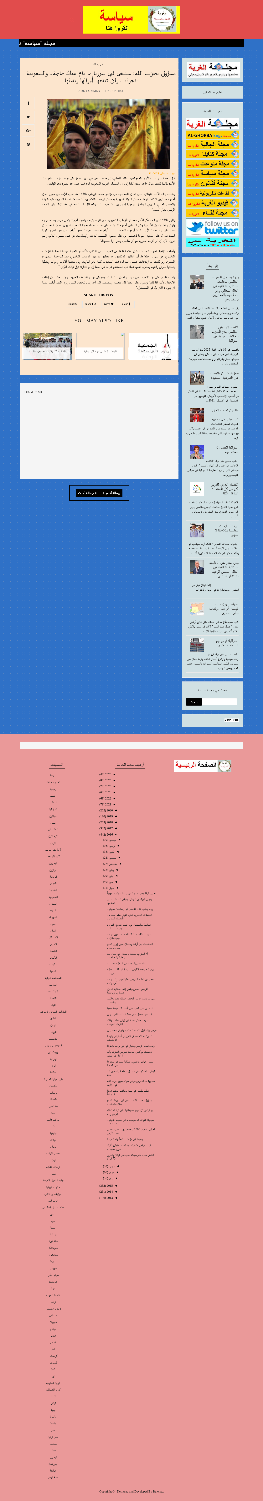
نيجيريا (53, 1457)
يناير (110, 1178)
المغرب (53, 984)
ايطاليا (53, 1072)
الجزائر (53, 883)
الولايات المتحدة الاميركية (53, 1011)
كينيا (53, 1396)
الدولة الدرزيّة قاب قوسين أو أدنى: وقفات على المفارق (224, 608)
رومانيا (53, 1234)
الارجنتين (53, 836)
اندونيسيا (53, 1038)
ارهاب (53, 795)
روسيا (53, 1227)
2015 (109, 1185)
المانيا (53, 971)
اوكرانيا (53, 1058)
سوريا (53, 1261)
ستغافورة (53, 1241)
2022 (107, 798)
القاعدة (53, 950)
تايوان (53, 1146)
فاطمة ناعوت (53, 1295)
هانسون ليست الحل (225, 410)
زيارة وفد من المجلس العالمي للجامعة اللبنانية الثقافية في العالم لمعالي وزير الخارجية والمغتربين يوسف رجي (225, 288)
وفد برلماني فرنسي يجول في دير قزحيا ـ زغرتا (130, 1045)
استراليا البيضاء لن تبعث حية (227, 449)
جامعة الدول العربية (53, 1180)
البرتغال (53, 876)
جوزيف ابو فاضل (53, 1193)
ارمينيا (53, 788)
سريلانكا (53, 1247)
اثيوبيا (53, 775)
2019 (109, 816)
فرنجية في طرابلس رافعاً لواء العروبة (125, 1139)
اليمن (53, 1025)
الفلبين (53, 944)
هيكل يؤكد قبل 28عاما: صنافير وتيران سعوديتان (132, 1030)
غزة (53, 1288)
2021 (107, 804)
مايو (110, 881)
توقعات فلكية (53, 1166)
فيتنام (53, 1328)
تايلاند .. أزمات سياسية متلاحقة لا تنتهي (227, 530)
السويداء (53, 917)
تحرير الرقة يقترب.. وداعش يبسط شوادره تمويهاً (131, 893)
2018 (109, 822)
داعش (53, 1214)
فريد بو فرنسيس (53, 1308)
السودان (53, 903)
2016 (109, 834)
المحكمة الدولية (53, 977)
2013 (109, 1197)
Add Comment (90, 90)
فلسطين (53, 1315)
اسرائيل (53, 815)
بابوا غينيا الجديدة (53, 1079)
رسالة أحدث (86, 493)
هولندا (53, 1470)
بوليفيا (53, 1133)
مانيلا (53, 1423)
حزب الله (98, 64)
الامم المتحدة (53, 856)
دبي (53, 1220)
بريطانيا (53, 1092)
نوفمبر (111, 845)
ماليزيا (53, 1416)
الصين (53, 923)
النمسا (53, 998)
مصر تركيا (53, 1436)
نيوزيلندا (53, 1463)
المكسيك (53, 991)
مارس (111, 1166)
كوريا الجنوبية (53, 1382)
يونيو (110, 875)
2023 (107, 792)
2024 (107, 786)
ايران (53, 1065)
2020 (109, 810)
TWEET (107, 304)
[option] (152, 348)
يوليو (111, 869)
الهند (53, 1004)
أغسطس (112, 863)
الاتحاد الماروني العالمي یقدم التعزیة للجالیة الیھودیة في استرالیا (225, 333)
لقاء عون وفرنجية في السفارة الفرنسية (126, 963)
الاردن (53, 842)
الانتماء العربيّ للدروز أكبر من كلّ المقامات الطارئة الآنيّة (225, 488)
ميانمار (53, 1443)
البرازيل (53, 869)
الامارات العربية (53, 849)
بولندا (53, 1126)
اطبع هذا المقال (212, 92)
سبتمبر (112, 857)
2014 (109, 1191)
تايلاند (53, 1139)
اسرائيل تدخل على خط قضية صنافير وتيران (129, 1014)
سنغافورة (53, 1254)
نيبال (53, 1450)
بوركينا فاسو (53, 1119)
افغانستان (53, 829)
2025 (107, 780)
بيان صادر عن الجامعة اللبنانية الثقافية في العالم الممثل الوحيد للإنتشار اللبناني (224, 569)
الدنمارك (53, 890)
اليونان (53, 1031)
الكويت (53, 964)
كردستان (53, 1355)
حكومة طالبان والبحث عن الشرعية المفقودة (224, 375)
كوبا (53, 1376)
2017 (109, 828)
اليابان (53, 1018)
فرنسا (53, 1301)
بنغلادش (53, 1106)
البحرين (53, 863)
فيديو (53, 1335)
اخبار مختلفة (53, 782)
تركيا (53, 1160)
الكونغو (53, 957)
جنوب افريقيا (53, 1187)
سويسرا (53, 1268)
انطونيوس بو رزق (53, 1045)
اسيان (53, 822)
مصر (53, 1430)
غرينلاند (53, 1281)
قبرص (53, 1342)
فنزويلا (53, 1322)
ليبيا (53, 1409)
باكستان (53, 1085)
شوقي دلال (53, 1274)
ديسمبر (112, 839)
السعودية (53, 896)
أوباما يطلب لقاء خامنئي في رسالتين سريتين (130, 908)
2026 (107, 774)
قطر (53, 1349)
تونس (53, 1173)
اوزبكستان (53, 1052)
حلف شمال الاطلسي (53, 1207)
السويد (53, 910)
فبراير (111, 1172)
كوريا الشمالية (53, 1389)
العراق (53, 930)
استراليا (53, 809)
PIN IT (72, 304)
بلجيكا (53, 1099)
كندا (53, 1369)
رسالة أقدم (112, 493)
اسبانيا (53, 802)
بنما (53, 1112)
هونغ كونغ (53, 1477)
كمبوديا (53, 1362)
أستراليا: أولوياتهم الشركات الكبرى (227, 642)
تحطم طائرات (53, 1153)
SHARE (125, 304)
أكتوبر (111, 851)
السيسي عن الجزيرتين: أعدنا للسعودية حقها (130, 1008)
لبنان (53, 1403)
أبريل (111, 887)
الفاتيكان (53, 937)
